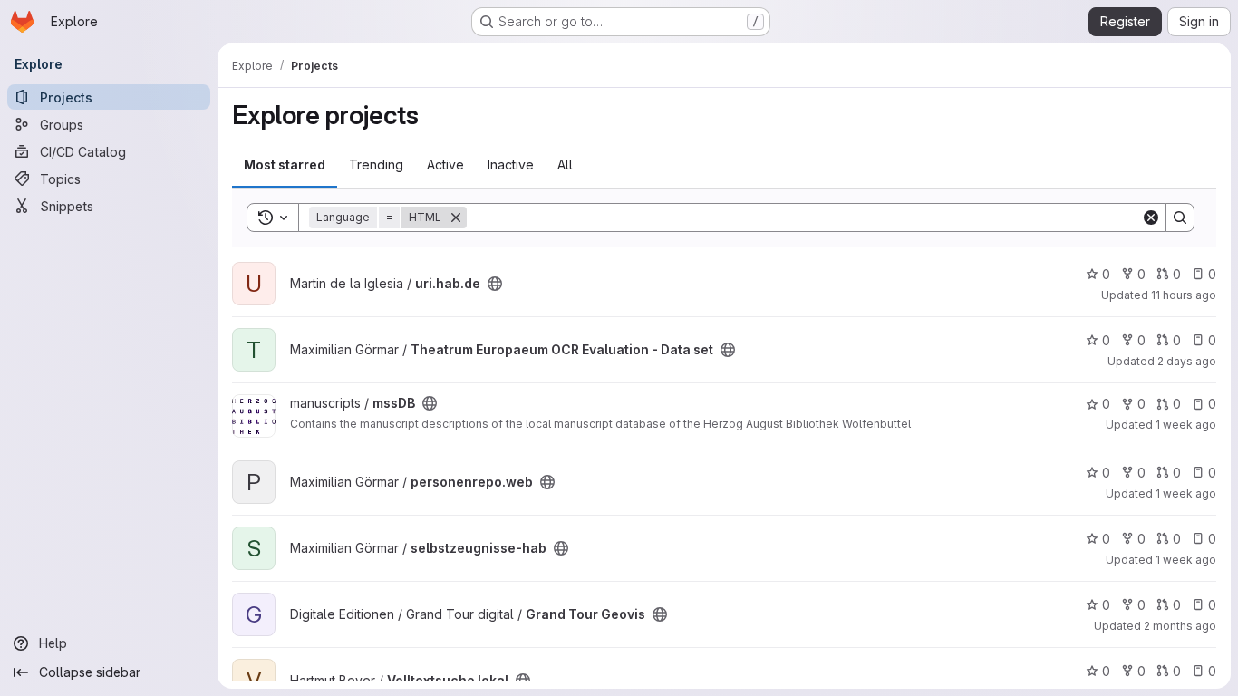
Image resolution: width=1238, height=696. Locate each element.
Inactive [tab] (511, 164)
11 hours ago (1183, 295)
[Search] (1179, 217)
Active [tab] (445, 164)
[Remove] (456, 217)
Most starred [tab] (284, 164)
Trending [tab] (376, 164)
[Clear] (1151, 217)
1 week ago (1186, 424)
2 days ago (1186, 361)
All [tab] (565, 164)
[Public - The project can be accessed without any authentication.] (495, 283)
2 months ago (1180, 626)
